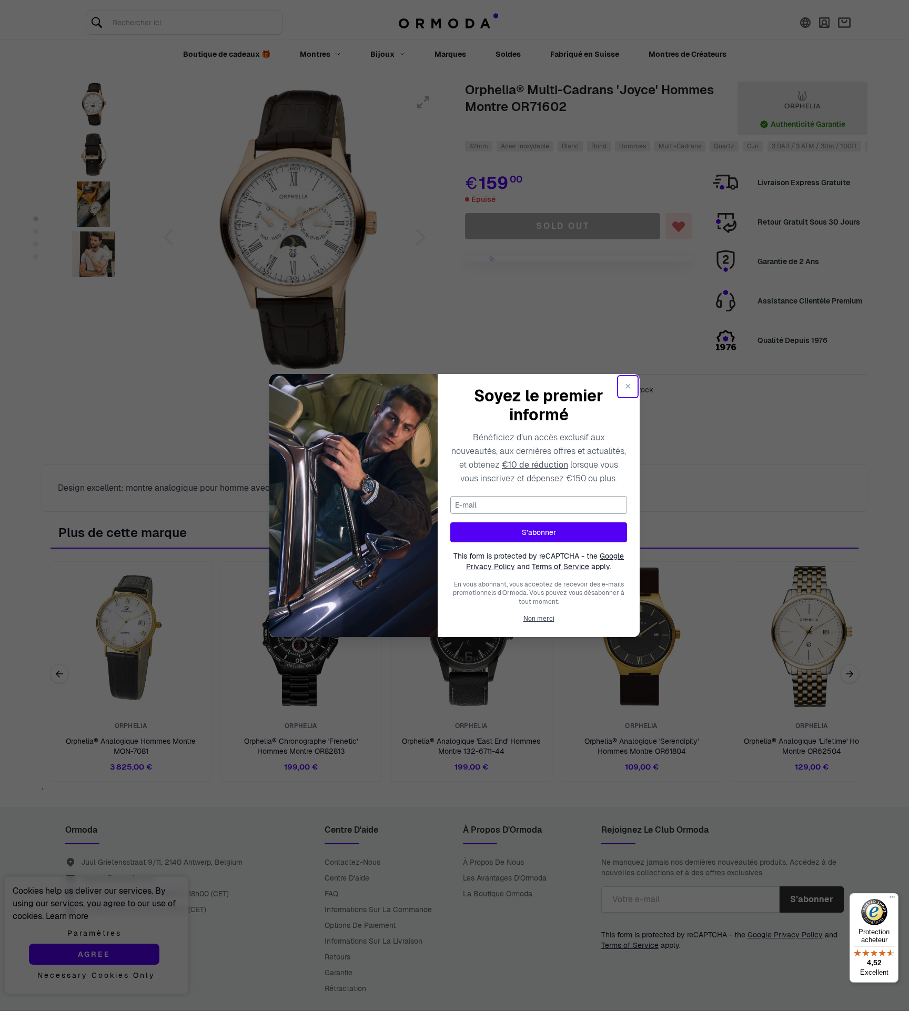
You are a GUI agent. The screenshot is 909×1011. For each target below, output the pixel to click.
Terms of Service (560, 566)
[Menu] (892, 899)
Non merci (538, 618)
